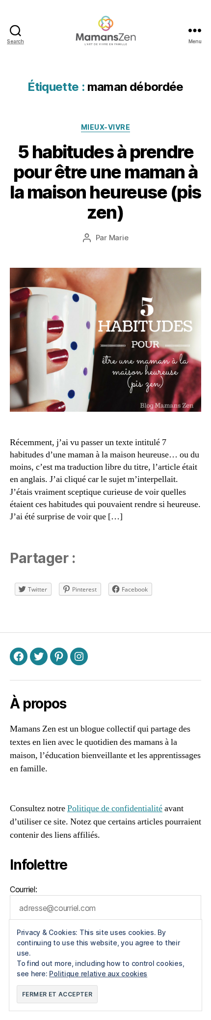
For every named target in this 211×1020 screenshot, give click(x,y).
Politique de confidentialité (114, 808)
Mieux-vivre (106, 127)
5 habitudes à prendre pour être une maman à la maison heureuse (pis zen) (105, 182)
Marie (119, 237)
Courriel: (23, 889)
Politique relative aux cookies (98, 973)
